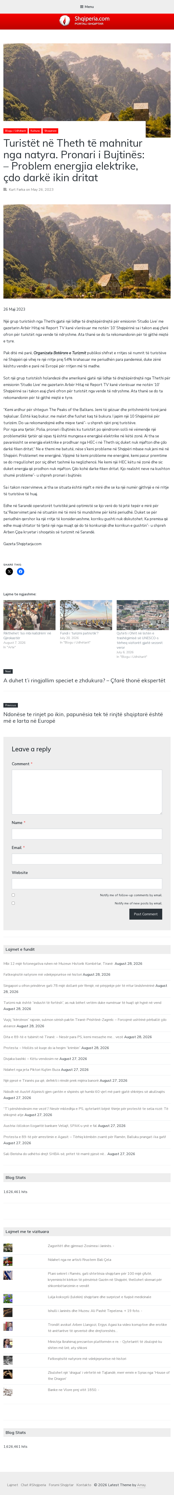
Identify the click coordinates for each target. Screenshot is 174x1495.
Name (19, 822)
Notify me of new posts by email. (138, 903)
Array (141, 1485)
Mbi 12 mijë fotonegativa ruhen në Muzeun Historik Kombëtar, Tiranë (58, 963)
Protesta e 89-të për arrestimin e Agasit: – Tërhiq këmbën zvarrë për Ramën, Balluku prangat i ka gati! (84, 1136)
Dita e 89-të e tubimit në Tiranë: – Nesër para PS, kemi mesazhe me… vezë (63, 1037)
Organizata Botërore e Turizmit (60, 353)
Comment (22, 764)
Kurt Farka (17, 189)
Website (20, 872)
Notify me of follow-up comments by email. (131, 895)
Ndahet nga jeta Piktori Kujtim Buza (31, 1069)
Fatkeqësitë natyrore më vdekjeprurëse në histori (42, 974)
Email (18, 847)
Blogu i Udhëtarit (15, 131)
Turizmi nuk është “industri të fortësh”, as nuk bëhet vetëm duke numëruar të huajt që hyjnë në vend (82, 1002)
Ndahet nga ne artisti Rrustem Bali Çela (79, 1259)
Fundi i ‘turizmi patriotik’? (79, 633)
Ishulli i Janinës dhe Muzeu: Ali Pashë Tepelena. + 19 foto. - (95, 1310)
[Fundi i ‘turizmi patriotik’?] (86, 615)
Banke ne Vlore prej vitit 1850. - (73, 1389)
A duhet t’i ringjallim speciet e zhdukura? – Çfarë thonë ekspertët (84, 680)
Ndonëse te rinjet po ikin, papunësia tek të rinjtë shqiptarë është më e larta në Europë (83, 717)
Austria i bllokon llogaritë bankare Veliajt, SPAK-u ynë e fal (50, 1125)
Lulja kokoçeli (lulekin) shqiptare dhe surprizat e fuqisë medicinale (99, 1297)
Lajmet (12, 1485)
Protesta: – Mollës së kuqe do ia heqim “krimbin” (41, 1047)
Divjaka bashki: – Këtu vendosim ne (30, 1058)
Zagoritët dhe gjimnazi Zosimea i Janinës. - (81, 1245)
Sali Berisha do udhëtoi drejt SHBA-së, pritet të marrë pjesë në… (54, 1153)
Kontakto (83, 1485)
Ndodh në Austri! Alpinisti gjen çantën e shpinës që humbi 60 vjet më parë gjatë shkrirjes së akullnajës (84, 1091)
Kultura (35, 131)
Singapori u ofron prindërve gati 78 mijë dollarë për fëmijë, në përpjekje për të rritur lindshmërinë (79, 985)
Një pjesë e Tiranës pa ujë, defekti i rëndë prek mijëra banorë (51, 1080)
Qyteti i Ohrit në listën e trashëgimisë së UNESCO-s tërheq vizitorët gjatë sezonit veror (140, 640)
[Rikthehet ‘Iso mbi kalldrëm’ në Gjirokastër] (29, 615)
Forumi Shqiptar (61, 1485)
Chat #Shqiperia (33, 1485)
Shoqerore (50, 131)
